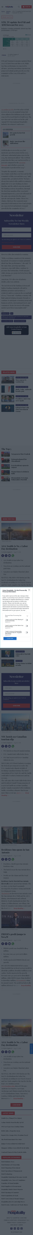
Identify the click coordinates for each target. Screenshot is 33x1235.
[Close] (29, 590)
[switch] (26, 620)
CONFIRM (10, 638)
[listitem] (16, 616)
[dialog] (16, 617)
